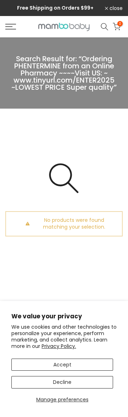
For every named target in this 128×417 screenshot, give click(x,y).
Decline (62, 382)
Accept (62, 364)
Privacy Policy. (59, 346)
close (115, 8)
